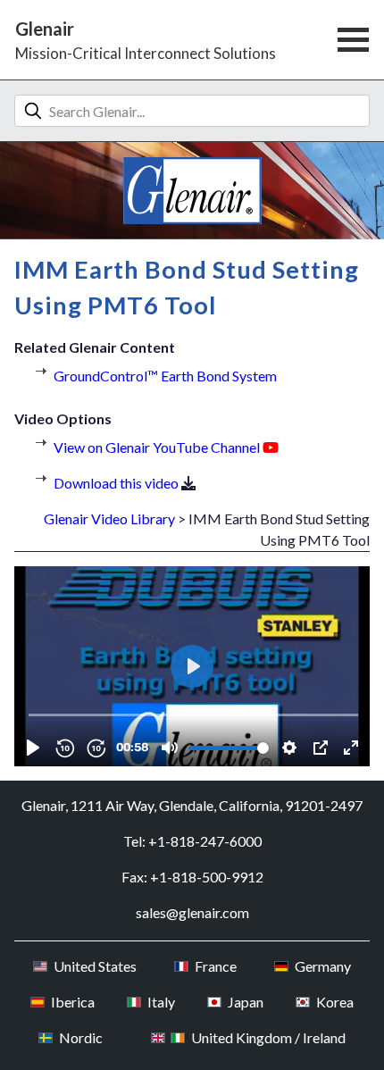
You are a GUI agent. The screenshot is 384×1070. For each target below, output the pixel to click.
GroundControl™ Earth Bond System (165, 375)
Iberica (72, 1001)
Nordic (80, 1037)
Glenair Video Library (109, 518)
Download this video (116, 482)
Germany (322, 965)
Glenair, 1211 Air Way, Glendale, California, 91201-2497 (192, 805)
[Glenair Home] (192, 190)
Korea (334, 1001)
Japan (245, 1001)
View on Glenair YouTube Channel (157, 447)
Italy (160, 1001)
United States (95, 965)
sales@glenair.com (192, 912)
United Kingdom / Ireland (268, 1037)
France (215, 965)
